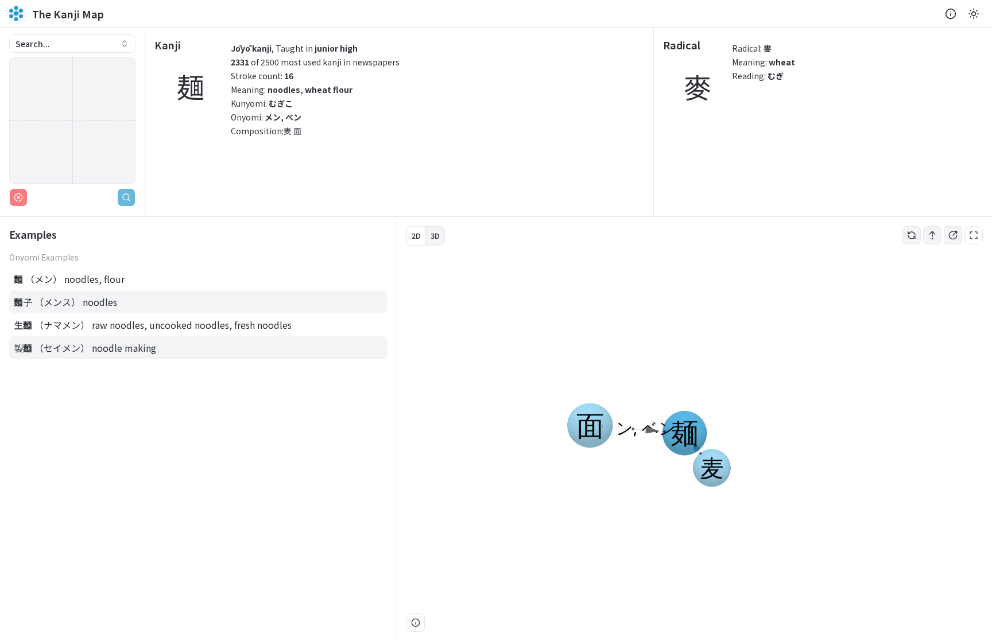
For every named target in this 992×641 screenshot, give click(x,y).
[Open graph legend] (415, 622)
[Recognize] (126, 197)
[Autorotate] (911, 235)
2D (416, 235)
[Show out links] (953, 235)
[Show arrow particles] (932, 235)
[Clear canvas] (18, 197)
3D (435, 235)
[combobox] (72, 43)
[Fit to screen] (973, 235)
